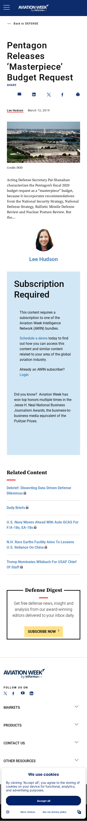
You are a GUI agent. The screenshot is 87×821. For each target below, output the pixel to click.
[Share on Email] (20, 95)
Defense (31, 23)
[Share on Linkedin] (34, 95)
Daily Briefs (16, 508)
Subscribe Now (42, 631)
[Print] (78, 95)
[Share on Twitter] (49, 95)
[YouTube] (23, 694)
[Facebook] (14, 694)
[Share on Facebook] (63, 95)
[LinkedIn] (31, 694)
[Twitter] (5, 694)
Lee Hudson (15, 110)
